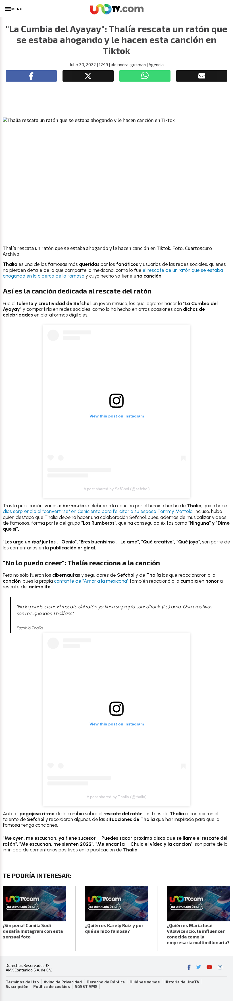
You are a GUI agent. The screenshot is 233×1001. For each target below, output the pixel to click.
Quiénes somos (145, 982)
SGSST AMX (86, 986)
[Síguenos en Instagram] (220, 968)
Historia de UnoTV (182, 982)
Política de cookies (51, 986)
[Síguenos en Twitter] (199, 968)
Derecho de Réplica (106, 982)
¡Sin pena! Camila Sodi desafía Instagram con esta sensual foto (33, 931)
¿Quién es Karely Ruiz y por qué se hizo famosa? (114, 928)
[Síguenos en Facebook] (189, 968)
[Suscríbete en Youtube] (209, 968)
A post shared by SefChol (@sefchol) (117, 489)
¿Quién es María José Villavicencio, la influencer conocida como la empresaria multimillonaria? (198, 934)
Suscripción (17, 986)
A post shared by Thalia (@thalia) (117, 797)
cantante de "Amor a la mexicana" (91, 581)
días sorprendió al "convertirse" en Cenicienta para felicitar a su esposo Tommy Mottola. (98, 511)
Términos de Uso (22, 982)
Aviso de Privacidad (63, 982)
